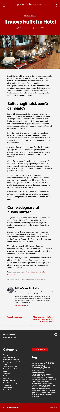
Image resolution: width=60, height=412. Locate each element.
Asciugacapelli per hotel (11, 362)
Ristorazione (7, 387)
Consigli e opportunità (10, 369)
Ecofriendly (44, 377)
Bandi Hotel (43, 369)
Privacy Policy (9, 334)
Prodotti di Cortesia (44, 387)
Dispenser (49, 375)
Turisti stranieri (35, 396)
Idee (39, 381)
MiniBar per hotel (9, 380)
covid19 (43, 376)
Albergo (17, 280)
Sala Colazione (30, 15)
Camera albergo (38, 372)
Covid (5, 371)
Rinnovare (34, 390)
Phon (53, 385)
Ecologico (50, 377)
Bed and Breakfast (51, 369)
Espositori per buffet (36, 379)
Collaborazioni (9, 337)
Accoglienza (34, 363)
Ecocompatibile (36, 377)
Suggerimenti (38, 394)
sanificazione (44, 392)
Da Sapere (6, 373)
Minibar (34, 385)
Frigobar (44, 379)
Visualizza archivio (21, 305)
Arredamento (41, 365)
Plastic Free (35, 386)
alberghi (12, 280)
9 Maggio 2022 (39, 28)
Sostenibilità (51, 392)
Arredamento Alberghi (41, 367)
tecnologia (49, 394)
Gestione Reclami (9, 376)
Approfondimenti (9, 357)
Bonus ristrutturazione (36, 370)
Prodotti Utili (7, 385)
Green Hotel (7, 378)
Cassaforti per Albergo (38, 374)
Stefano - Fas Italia (25, 28)
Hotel (26, 280)
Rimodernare (46, 389)
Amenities (34, 365)
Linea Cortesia (36, 383)
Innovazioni (45, 381)
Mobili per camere (42, 385)
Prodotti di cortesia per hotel (12, 383)
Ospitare (49, 385)
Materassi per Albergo (47, 383)
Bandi (5, 364)
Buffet (22, 280)
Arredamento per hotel (11, 359)
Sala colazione (32, 280)
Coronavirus (36, 376)
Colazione (48, 374)
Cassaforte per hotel (10, 366)
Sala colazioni (41, 280)
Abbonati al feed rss (40, 349)
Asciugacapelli (35, 369)
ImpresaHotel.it (14, 407)
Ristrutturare (41, 390)
